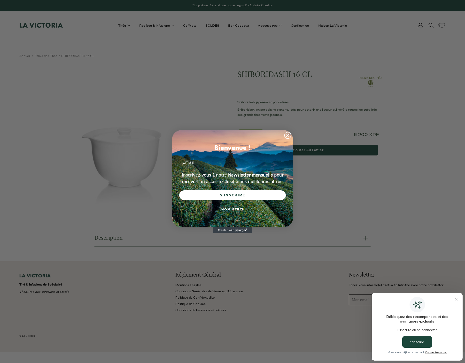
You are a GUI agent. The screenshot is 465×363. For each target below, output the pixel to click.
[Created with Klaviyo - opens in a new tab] (232, 230)
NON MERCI (232, 209)
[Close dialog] (288, 135)
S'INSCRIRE (232, 195)
